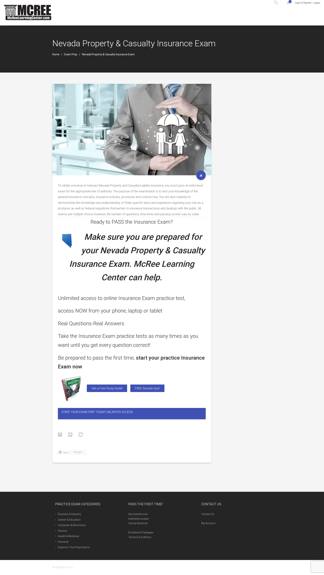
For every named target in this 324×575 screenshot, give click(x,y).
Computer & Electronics (72, 525)
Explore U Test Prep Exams (74, 547)
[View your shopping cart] (287, 3)
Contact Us (207, 514)
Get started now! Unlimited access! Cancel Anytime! (138, 519)
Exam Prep (70, 54)
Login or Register (303, 2)
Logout (317, 2)
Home (55, 54)
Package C (78, 452)
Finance (62, 530)
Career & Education (69, 519)
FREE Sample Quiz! (147, 388)
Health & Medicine (68, 536)
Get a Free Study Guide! (107, 388)
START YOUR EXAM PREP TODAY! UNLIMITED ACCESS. (98, 412)
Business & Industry (69, 514)
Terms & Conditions (139, 537)
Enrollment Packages (140, 532)
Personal (63, 541)
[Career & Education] (201, 175)
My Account (208, 523)
